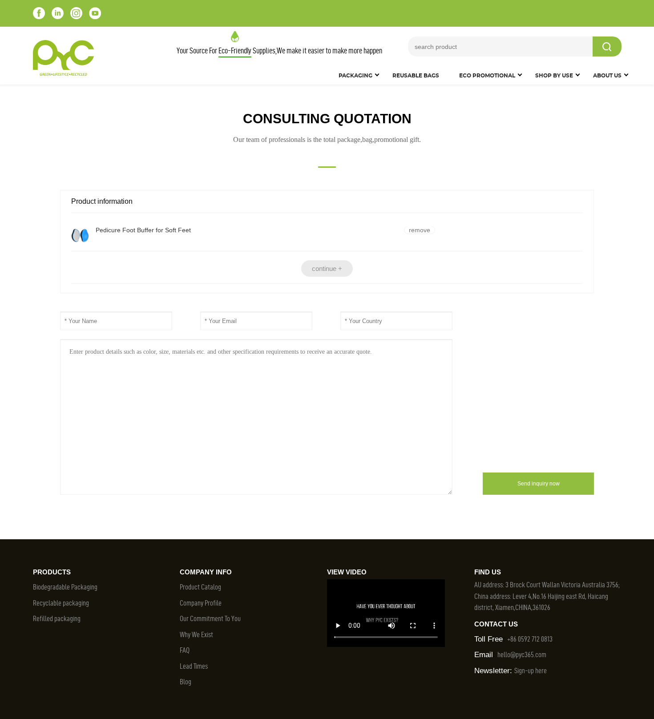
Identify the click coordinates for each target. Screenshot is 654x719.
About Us (607, 75)
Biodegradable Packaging (65, 587)
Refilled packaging (57, 618)
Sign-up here (530, 670)
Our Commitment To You (210, 618)
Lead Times (194, 666)
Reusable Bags (415, 75)
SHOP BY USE (554, 75)
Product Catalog (200, 587)
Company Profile (201, 603)
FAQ (185, 650)
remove (419, 230)
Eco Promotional (487, 75)
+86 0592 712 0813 (530, 639)
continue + (327, 268)
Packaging (355, 75)
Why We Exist (196, 634)
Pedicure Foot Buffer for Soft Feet (143, 230)
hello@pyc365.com (521, 654)
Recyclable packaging (61, 603)
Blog (185, 682)
